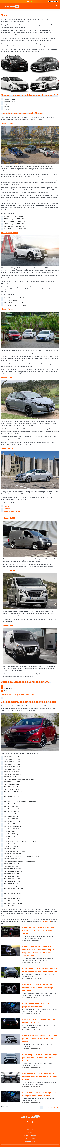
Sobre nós (30, 1129)
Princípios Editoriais (30, 1141)
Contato (30, 1132)
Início (30, 1126)
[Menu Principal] (56, 6)
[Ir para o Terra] (30, 1)
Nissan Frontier (8, 123)
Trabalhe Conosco (30, 1138)
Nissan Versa (6, 309)
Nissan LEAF (6, 378)
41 (54, 1107)
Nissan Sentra (7, 448)
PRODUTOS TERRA (53, 1)
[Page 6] (57, 1107)
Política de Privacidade (30, 1135)
